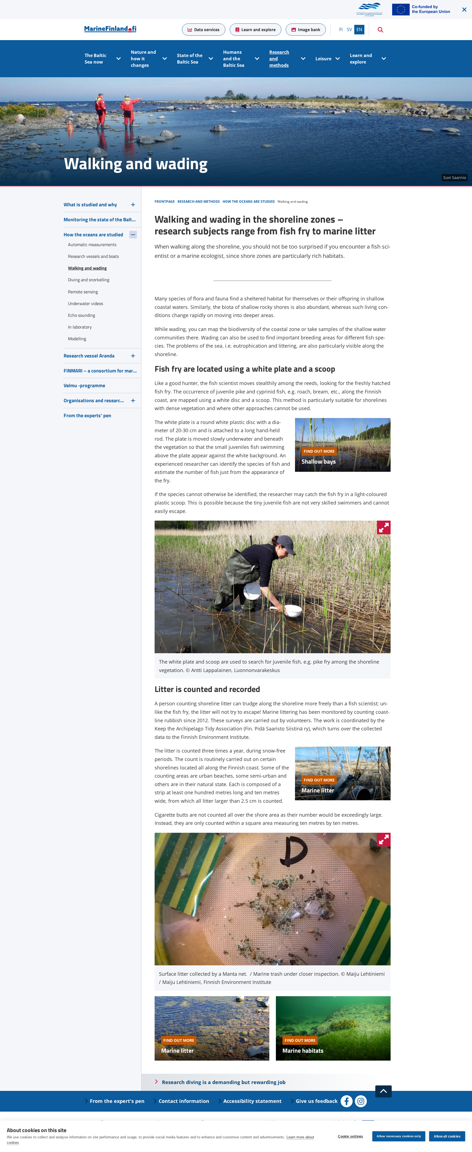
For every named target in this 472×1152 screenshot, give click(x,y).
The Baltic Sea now (95, 58)
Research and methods (279, 58)
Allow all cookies (447, 1136)
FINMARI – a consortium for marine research (100, 370)
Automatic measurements (92, 244)
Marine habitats (302, 1050)
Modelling (77, 338)
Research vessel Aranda (89, 355)
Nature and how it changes (143, 58)
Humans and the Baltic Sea (233, 58)
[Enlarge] (384, 527)
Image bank (309, 29)
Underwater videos (85, 303)
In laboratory (80, 327)
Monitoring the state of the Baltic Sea (100, 219)
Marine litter (318, 790)
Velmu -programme (84, 385)
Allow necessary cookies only (399, 1136)
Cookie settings (350, 1136)
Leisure (323, 59)
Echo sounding (81, 315)
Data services (207, 29)
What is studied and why (90, 204)
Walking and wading (87, 268)
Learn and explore (258, 29)
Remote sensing (83, 291)
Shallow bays (319, 461)
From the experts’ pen (87, 415)
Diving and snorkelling (88, 279)
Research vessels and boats (93, 256)
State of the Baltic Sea (189, 58)
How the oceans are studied (93, 234)
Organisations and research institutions (95, 400)
